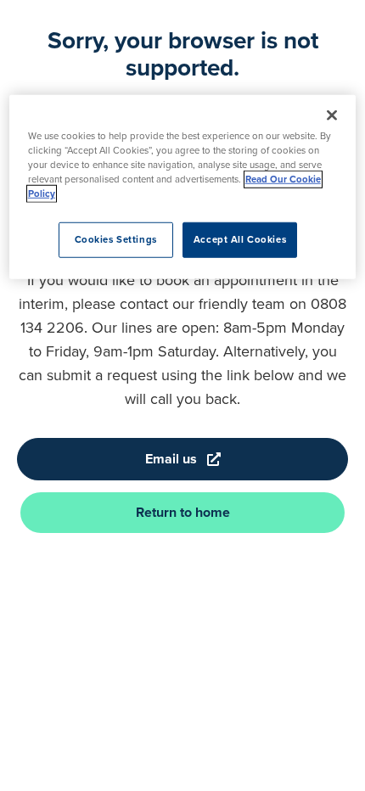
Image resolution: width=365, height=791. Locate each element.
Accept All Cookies (240, 240)
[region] (183, 187)
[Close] (332, 115)
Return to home (183, 512)
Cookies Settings (116, 240)
